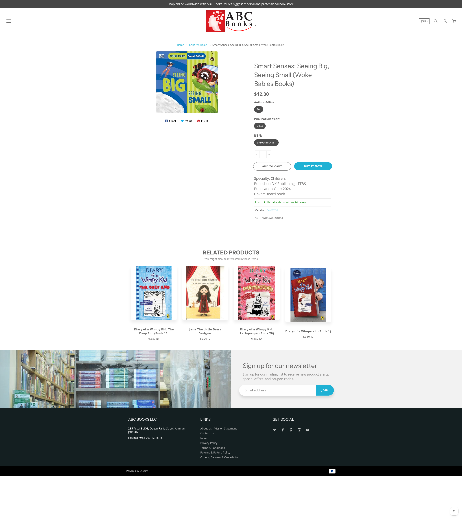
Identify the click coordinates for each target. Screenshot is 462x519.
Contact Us (207, 433)
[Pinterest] (291, 430)
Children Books (198, 45)
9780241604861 (266, 142)
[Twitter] (274, 430)
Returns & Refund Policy (215, 452)
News (203, 438)
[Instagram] (299, 430)
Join (325, 390)
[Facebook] (283, 430)
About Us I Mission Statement (218, 428)
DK (258, 109)
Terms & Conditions (212, 448)
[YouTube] (307, 430)
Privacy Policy (208, 443)
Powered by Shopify (137, 470)
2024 (260, 126)
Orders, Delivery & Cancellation (219, 457)
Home (180, 45)
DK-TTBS (272, 210)
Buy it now (313, 166)
